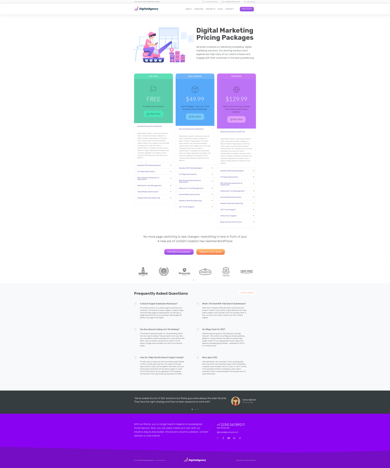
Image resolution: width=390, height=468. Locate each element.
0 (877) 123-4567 (212, 1)
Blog (220, 9)
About (189, 9)
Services (199, 9)
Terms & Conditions (250, 460)
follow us (251, 1)
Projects (210, 9)
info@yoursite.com (232, 1)
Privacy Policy (240, 460)
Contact (229, 9)
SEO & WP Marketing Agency (146, 460)
